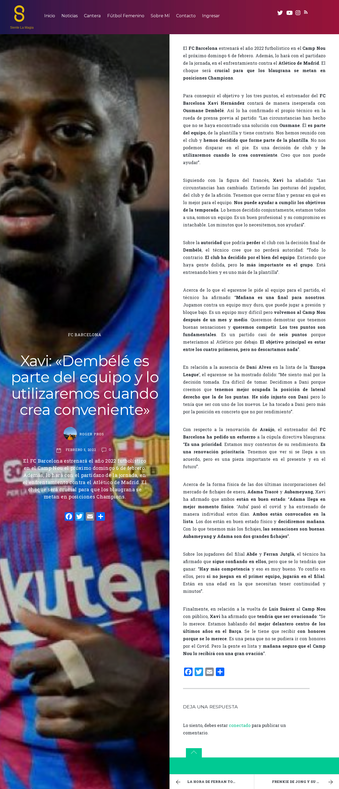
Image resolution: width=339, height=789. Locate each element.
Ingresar (211, 15)
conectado (240, 725)
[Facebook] (69, 517)
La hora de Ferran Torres (214, 781)
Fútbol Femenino (125, 15)
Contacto (186, 15)
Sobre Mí (160, 15)
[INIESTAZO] (19, 19)
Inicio (49, 15)
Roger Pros (91, 434)
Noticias (69, 15)
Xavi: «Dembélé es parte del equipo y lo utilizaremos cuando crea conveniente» (85, 385)
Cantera (92, 15)
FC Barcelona (85, 334)
